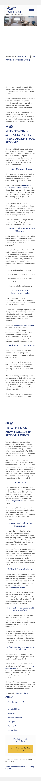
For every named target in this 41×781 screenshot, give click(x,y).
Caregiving (12, 713)
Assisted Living (14, 709)
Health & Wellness (15, 717)
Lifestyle (11, 722)
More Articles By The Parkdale (20, 749)
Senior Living (23, 60)
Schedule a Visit (21, 47)
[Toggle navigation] (31, 11)
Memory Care (13, 726)
